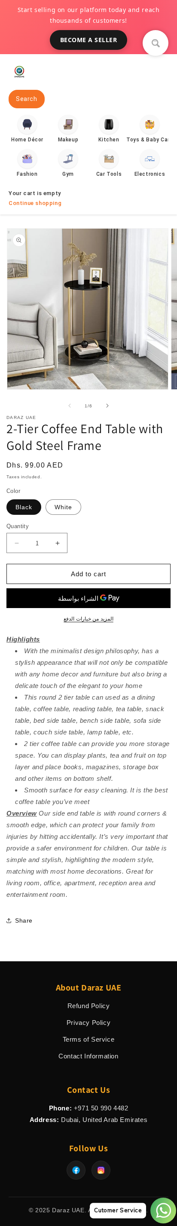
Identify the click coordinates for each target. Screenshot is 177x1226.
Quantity (17, 526)
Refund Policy (88, 1005)
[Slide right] (107, 405)
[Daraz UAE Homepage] (19, 79)
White (63, 507)
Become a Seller (88, 40)
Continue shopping (35, 203)
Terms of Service (89, 1039)
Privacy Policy (88, 1022)
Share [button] (24, 920)
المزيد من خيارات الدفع (88, 619)
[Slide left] (69, 405)
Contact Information (88, 1056)
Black (23, 507)
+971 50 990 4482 (101, 1108)
